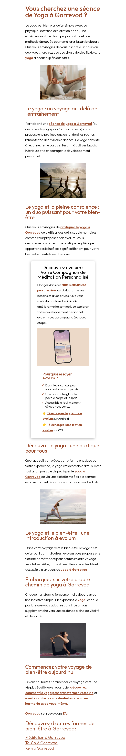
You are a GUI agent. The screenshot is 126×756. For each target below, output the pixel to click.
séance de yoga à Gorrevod (70, 123)
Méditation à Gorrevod (45, 737)
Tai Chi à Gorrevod (41, 742)
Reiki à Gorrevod (39, 748)
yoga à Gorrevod (74, 569)
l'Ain (66, 713)
